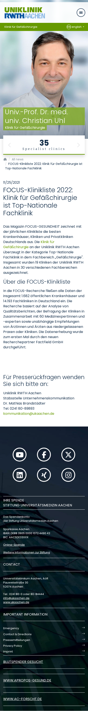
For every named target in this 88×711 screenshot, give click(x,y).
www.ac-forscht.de (22, 698)
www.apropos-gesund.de (27, 680)
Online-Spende (14, 545)
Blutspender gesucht (23, 661)
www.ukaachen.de (16, 602)
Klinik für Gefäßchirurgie (20, 27)
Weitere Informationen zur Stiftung (26, 552)
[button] (9, 145)
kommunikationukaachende (28, 413)
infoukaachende (16, 598)
